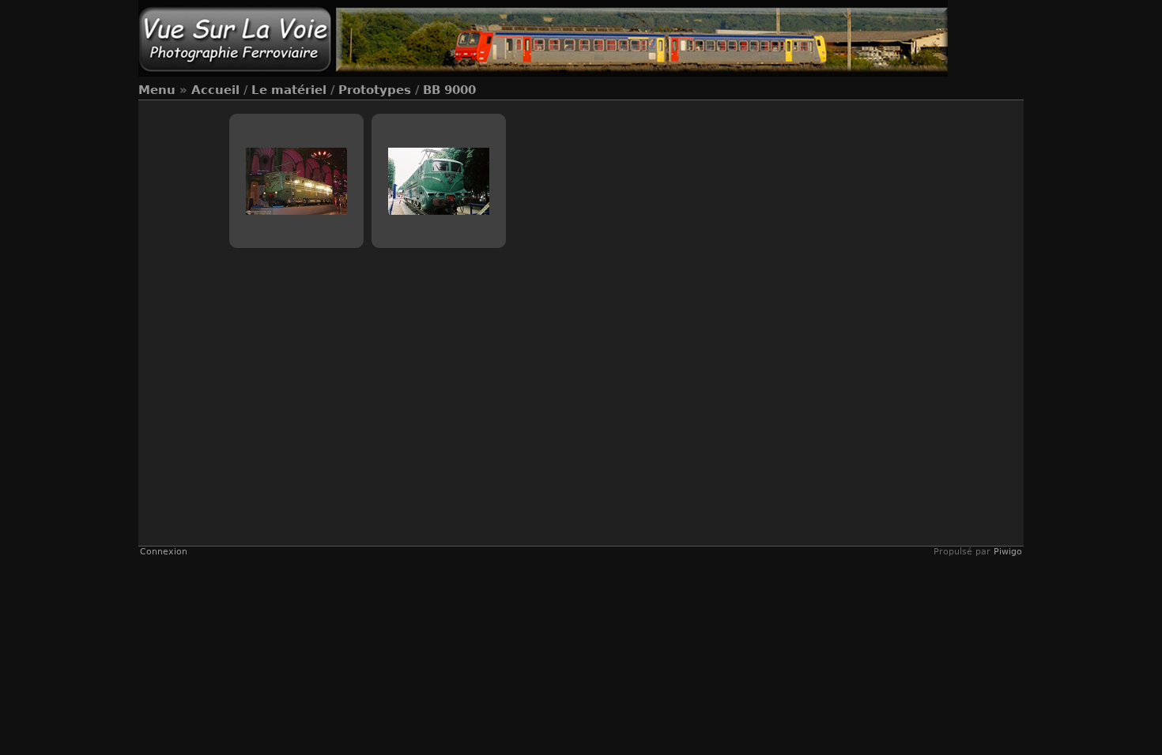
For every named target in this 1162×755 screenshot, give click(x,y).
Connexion (163, 552)
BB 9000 (449, 90)
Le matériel (288, 90)
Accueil (215, 90)
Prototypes (374, 90)
